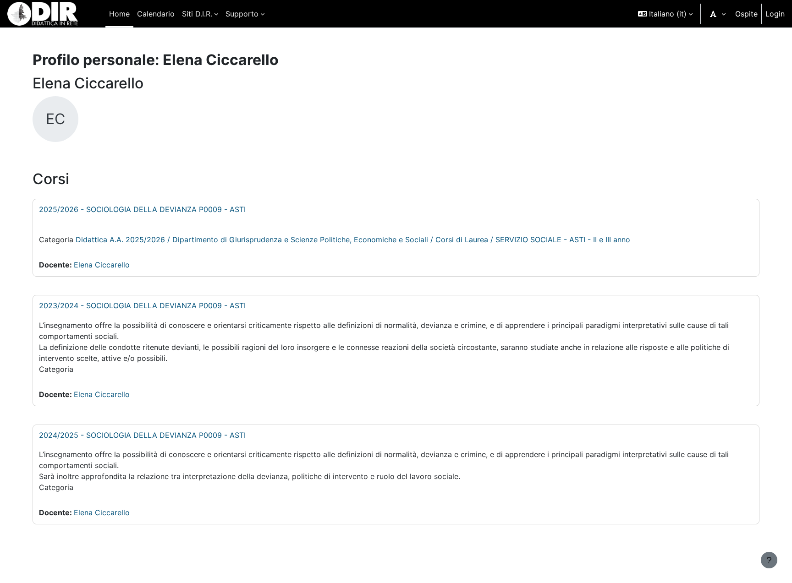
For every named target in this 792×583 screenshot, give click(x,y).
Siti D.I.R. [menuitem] (197, 13)
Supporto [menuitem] (242, 13)
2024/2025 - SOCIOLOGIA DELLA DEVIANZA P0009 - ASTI (142, 435)
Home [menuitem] (119, 13)
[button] (665, 13)
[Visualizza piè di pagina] (769, 560)
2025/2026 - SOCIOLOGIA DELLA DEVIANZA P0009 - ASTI (142, 209)
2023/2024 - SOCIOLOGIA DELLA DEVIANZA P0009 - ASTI (142, 305)
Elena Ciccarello (102, 264)
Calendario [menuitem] (156, 13)
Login (775, 13)
